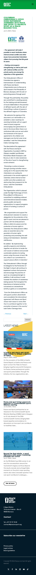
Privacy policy (8, 546)
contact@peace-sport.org (13, 524)
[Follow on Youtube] (23, 569)
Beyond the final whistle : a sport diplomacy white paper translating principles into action (17, 455)
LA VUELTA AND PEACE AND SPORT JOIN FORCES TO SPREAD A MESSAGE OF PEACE (17, 354)
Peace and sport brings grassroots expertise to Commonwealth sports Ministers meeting (17, 403)
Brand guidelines (9, 550)
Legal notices (8, 548)
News (14, 31)
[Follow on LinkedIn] (16, 569)
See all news (10, 483)
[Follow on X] (8, 569)
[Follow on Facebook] (12, 569)
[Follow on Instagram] (20, 569)
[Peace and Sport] (7, 4)
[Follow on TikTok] (27, 569)
